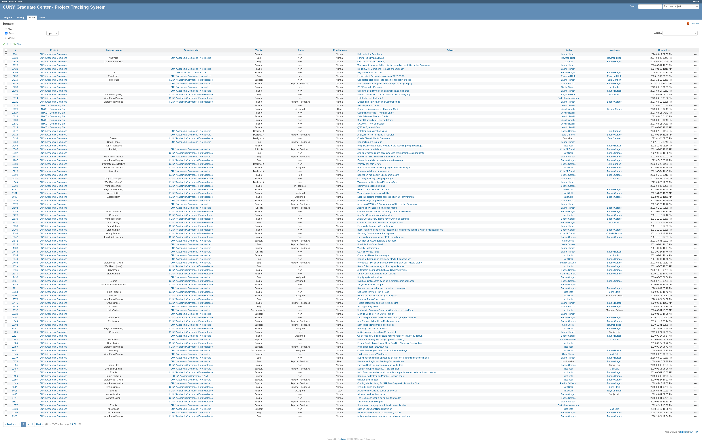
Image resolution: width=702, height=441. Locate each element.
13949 (15, 259)
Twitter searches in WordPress (372, 354)
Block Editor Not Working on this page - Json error (382, 266)
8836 (14, 328)
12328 (15, 314)
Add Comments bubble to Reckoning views (378, 321)
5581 (14, 295)
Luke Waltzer (568, 189)
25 (71, 424)
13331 (15, 222)
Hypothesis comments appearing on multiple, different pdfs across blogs (393, 358)
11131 (15, 401)
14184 (15, 211)
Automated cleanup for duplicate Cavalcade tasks (382, 270)
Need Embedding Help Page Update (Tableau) (380, 339)
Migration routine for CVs (369, 72)
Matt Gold (568, 153)
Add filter (658, 33)
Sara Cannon (614, 80)
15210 (15, 171)
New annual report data (369, 149)
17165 (15, 145)
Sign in (695, 1)
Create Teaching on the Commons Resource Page (382, 350)
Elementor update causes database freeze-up (380, 160)
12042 (15, 237)
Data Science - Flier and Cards (372, 116)
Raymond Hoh (568, 58)
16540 (15, 156)
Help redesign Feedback (369, 54)
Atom (685, 432)
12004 (15, 325)
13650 (15, 226)
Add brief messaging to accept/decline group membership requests (390, 153)
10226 (15, 215)
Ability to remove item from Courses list (376, 332)
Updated (662, 50)
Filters (10, 29)
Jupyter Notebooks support (370, 284)
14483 (15, 262)
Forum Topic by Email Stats (370, 58)
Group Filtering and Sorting (370, 387)
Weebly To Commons (368, 248)
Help (20, 1)
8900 (14, 197)
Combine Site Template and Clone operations (380, 222)
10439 (15, 138)
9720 (14, 398)
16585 (15, 149)
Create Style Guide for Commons (373, 138)
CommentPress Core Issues (371, 299)
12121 (15, 102)
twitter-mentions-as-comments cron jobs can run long (383, 416)
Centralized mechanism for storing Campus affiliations (384, 211)
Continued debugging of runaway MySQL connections (384, 259)
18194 (15, 72)
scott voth (568, 61)
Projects (12, 1)
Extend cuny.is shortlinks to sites (373, 189)
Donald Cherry (614, 109)
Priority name (340, 50)
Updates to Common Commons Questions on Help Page (385, 310)
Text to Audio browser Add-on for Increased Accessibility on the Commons (393, 65)
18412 (15, 83)
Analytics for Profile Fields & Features (375, 134)
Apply (9, 44)
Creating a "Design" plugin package (375, 178)
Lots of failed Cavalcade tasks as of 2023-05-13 (381, 76)
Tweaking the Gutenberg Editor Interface (377, 182)
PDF (697, 432)
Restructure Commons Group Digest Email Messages (383, 167)
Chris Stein (614, 292)
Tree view (694, 23)
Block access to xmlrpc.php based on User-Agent (381, 288)
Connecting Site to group (369, 142)
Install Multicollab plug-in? (370, 98)
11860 (15, 343)
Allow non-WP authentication (371, 394)
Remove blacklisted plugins (371, 186)
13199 (15, 233)
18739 (15, 87)
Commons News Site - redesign (373, 255)
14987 (15, 160)
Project (54, 50)
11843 (15, 182)
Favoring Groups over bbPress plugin (376, 233)
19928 (15, 58)
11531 (15, 372)
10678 (15, 361)
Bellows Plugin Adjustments (371, 200)
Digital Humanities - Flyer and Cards (375, 120)
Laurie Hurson (568, 54)
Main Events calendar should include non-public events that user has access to (396, 372)
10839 (15, 409)
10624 (15, 127)
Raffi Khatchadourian (568, 98)
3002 (14, 281)
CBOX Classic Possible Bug (371, 61)
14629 (15, 244)
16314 (15, 98)
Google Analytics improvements (373, 171)
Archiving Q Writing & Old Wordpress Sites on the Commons (387, 204)
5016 (14, 390)
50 (75, 424)
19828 (15, 61)
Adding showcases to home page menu (377, 208)
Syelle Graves (568, 87)
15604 (15, 167)
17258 (15, 142)
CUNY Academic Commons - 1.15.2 (191, 376)
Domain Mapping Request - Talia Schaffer (378, 369)
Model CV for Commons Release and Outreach (380, 69)
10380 (15, 186)
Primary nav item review (369, 164)
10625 (15, 105)
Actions (695, 54)
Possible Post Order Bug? (370, 244)
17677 (15, 131)
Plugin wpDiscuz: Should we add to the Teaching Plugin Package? (390, 145)
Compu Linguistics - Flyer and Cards (375, 113)
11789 (15, 332)
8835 (14, 189)
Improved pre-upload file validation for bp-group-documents (386, 317)
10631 (15, 123)
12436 (15, 277)
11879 (15, 358)
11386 (15, 379)
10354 (15, 292)
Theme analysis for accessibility (373, 193)
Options (11, 38)
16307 (15, 153)
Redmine (342, 439)
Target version (191, 50)
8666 (14, 350)
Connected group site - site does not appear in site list (384, 80)
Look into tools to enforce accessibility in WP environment (385, 197)
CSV (691, 432)
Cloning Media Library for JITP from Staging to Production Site (388, 383)
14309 (15, 230)
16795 (15, 91)
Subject (450, 50)
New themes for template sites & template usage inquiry (384, 83)
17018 (15, 134)
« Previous (10, 424)
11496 (15, 376)
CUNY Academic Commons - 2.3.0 (191, 72)
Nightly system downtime (369, 277)
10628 (15, 116)
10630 (15, 120)
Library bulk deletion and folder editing (376, 273)
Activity (20, 17)
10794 (15, 412)
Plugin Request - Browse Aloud (372, 347)
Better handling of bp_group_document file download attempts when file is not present (400, 230)
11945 (15, 321)
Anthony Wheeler (568, 339)
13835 (15, 219)
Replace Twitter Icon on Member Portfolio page (380, 376)
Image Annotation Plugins (370, 401)
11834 (15, 365)
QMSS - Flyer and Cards (369, 127)
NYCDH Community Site (53, 105)
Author (569, 50)
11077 (15, 405)
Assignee (615, 50)
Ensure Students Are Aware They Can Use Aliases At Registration (389, 343)
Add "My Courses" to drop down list (374, 215)
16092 (15, 175)
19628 (15, 65)
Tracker (259, 50)
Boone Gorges (614, 61)
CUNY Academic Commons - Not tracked (191, 58)
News (42, 17)
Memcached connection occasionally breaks (379, 412)
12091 (15, 317)
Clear (19, 44)
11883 (15, 339)
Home (4, 1)
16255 (15, 94)
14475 (15, 251)
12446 (15, 303)
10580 (15, 164)
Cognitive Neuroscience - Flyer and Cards (378, 109)
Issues (32, 17)
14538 (15, 248)
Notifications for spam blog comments (376, 325)
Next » (39, 424)
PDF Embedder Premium (369, 87)
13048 (15, 284)
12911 (15, 288)
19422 (15, 69)
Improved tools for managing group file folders (380, 365)
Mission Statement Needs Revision (374, 409)
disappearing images (367, 379)
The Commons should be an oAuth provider (379, 398)
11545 (15, 354)
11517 (15, 336)
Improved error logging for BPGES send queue (380, 237)
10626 (15, 109)
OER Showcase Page (368, 251)
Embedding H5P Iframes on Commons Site (378, 102)
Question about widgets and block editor (377, 241)
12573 (15, 299)
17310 (15, 80)
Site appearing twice (367, 306)
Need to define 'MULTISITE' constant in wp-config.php (383, 94)
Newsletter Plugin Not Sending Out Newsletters (380, 361)
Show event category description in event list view (382, 405)
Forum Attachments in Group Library (375, 226)
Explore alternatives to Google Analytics (377, 295)
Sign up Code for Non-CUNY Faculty (375, 314)
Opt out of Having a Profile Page (373, 292)
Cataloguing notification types (372, 131)
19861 (15, 54)
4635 (14, 394)
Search (633, 6)
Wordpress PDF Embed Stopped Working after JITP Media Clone (389, 262)
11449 (15, 383)
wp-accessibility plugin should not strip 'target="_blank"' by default (389, 336)
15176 (15, 204)
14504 (15, 208)
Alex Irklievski (568, 105)
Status (11, 33)
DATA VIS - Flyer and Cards (370, 123)
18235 (15, 76)
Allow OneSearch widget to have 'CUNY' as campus (383, 219)
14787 (15, 178)
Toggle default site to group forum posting (377, 303)
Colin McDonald (568, 149)
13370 (15, 273)
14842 (15, 241)
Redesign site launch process (372, 328)
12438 (15, 306)
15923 (15, 200)
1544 (14, 387)
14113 (15, 266)
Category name (114, 50)
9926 (14, 416)
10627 (15, 113)
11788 (15, 347)
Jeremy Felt (614, 94)
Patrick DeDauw (568, 262)
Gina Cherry (568, 241)
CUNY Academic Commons (53, 54)
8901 (14, 193)
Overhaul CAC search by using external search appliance (385, 281)
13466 (15, 270)
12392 (15, 310)
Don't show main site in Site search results (378, 175)
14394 (15, 255)
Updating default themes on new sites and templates (383, 91)
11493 (15, 369)
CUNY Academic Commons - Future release (191, 80)
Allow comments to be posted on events (377, 390)
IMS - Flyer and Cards (368, 105)
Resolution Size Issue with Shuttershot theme (379, 156)
